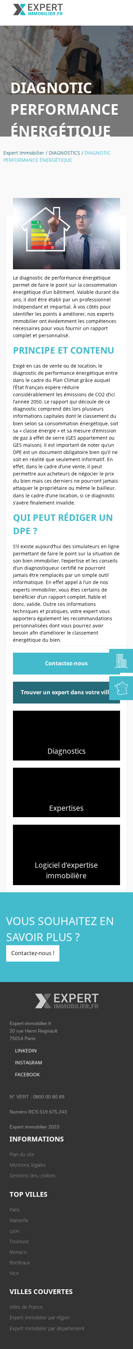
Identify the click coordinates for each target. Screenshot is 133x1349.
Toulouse (19, 1241)
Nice (14, 1273)
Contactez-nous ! (32, 953)
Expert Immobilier (23, 153)
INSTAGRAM (28, 1062)
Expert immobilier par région (40, 1317)
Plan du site (22, 1154)
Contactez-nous (66, 663)
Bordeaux (20, 1262)
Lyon (14, 1230)
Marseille (19, 1220)
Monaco (18, 1252)
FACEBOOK (27, 1074)
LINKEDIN (26, 1050)
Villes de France (26, 1307)
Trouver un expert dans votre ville (66, 692)
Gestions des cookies (33, 1175)
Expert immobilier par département (47, 1328)
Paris (15, 1209)
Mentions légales (28, 1165)
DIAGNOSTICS (64, 153)
